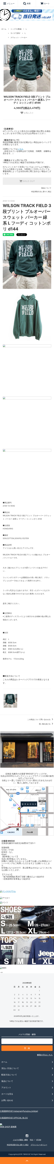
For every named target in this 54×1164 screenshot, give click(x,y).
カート (47, 3)
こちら (20, 149)
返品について (46, 188)
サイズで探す (15, 33)
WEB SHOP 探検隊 (8, 1126)
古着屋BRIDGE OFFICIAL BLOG (14, 1118)
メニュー (10, 3)
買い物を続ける (45, 724)
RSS (31, 1140)
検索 (28, 3)
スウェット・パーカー (19, 37)
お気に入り (28, 113)
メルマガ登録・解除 (20, 1140)
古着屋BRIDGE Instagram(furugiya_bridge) (19, 1111)
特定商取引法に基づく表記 (41, 192)
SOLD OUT (28, 181)
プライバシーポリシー (39, 1145)
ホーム (3, 29)
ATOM (38, 1140)
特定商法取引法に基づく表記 (18, 1145)
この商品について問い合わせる (39, 719)
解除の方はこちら (45, 1055)
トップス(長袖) (16, 29)
